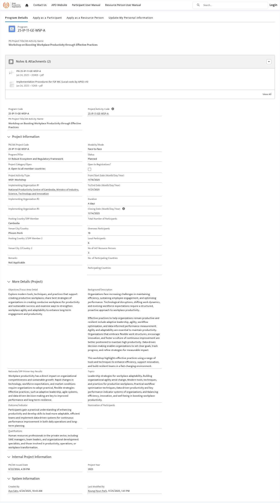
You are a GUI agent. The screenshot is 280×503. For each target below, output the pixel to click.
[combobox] (235, 5)
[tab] (16, 18)
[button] (268, 61)
